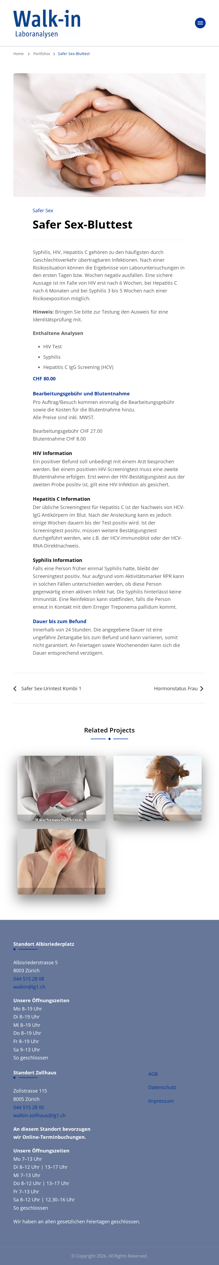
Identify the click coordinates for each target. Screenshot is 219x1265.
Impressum (161, 1101)
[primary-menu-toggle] (200, 23)
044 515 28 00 (28, 1107)
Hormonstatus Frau (176, 688)
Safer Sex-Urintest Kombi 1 (51, 688)
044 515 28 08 (28, 978)
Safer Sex (43, 210)
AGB (153, 1074)
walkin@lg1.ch (29, 987)
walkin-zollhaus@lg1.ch (39, 1115)
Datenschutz (162, 1087)
